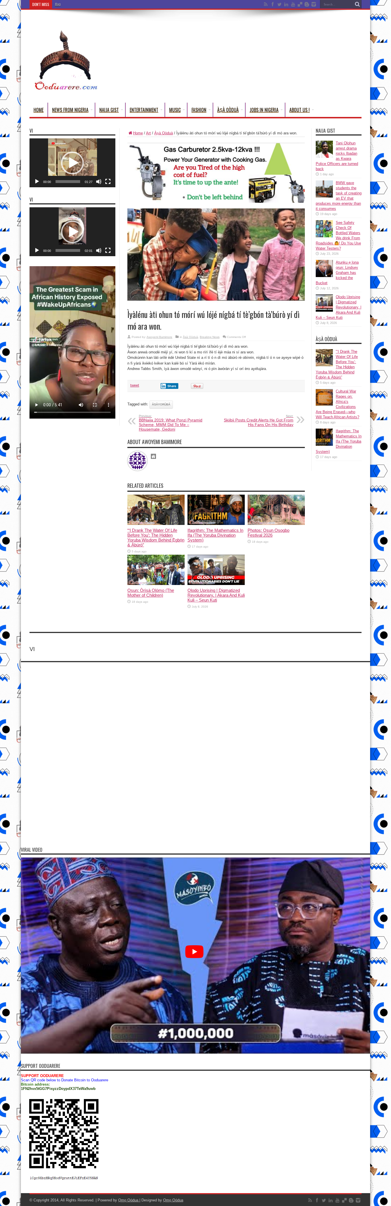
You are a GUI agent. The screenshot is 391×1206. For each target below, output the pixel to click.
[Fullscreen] (108, 181)
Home (38, 109)
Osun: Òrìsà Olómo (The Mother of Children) (150, 593)
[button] (72, 163)
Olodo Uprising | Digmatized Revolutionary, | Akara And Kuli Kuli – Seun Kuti (216, 595)
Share (171, 386)
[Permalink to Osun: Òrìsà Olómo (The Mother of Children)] (156, 584)
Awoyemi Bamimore (159, 337)
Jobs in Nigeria (264, 109)
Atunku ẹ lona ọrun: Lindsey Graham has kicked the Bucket (337, 272)
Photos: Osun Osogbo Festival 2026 (268, 533)
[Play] (37, 181)
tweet (134, 385)
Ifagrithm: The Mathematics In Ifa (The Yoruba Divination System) (105, 4)
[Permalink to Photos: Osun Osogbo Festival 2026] (276, 524)
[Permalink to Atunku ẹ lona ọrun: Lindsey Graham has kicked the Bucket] (324, 276)
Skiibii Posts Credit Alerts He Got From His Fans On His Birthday (258, 420)
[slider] (68, 181)
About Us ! (299, 109)
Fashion (198, 109)
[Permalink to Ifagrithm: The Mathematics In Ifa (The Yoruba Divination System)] (216, 524)
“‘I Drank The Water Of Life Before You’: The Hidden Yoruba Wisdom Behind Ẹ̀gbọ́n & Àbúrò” (155, 537)
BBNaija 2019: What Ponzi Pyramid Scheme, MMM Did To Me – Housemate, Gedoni (170, 422)
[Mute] (99, 181)
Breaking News (210, 337)
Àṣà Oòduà (228, 109)
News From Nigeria (70, 109)
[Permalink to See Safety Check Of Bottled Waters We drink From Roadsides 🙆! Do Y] (324, 236)
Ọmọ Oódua (128, 1200)
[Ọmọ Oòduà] (65, 88)
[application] (72, 162)
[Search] (357, 4)
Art (148, 133)
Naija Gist (109, 109)
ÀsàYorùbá (161, 404)
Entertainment (144, 109)
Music (175, 109)
